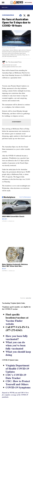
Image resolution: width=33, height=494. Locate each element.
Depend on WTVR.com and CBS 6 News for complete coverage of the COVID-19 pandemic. (15, 394)
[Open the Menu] (3, 2)
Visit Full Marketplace (25, 197)
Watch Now (28, 2)
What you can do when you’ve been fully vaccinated (16, 345)
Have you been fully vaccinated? (17, 337)
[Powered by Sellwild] (28, 298)
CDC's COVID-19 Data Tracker (16, 376)
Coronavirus (8, 15)
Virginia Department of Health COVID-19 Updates (17, 368)
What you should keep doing (18, 353)
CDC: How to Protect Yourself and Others (18, 382)
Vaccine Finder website (14, 322)
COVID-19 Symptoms (18, 387)
